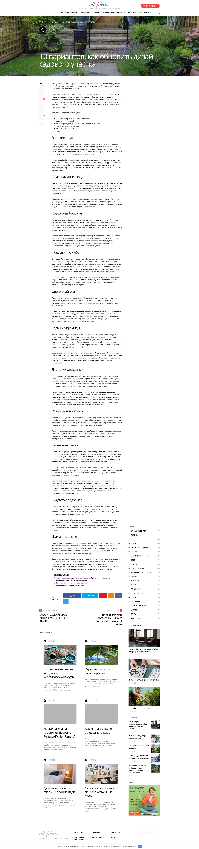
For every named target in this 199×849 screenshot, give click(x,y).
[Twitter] (145, 832)
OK (140, 846)
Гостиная (135, 535)
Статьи (134, 614)
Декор (133, 543)
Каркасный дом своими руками (70, 585)
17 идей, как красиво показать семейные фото (99, 792)
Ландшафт (135, 589)
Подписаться (149, 6)
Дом (133, 560)
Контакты (78, 833)
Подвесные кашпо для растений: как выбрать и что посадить (83, 578)
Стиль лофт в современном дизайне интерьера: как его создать (143, 650)
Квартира (135, 581)
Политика (113, 838)
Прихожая (135, 601)
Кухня (133, 585)
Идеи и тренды (137, 568)
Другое (134, 564)
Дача (133, 539)
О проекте (96, 833)
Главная (42, 22)
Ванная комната (138, 531)
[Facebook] (140, 832)
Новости (135, 597)
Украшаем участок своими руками (71, 580)
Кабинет (134, 576)
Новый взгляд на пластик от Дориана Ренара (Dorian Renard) (59, 732)
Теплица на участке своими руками (72, 583)
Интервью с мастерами (141, 572)
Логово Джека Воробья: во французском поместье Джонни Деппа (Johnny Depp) (139, 769)
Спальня (135, 610)
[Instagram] (150, 832)
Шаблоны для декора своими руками (144, 680)
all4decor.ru (63, 838)
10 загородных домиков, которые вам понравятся (139, 756)
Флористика (136, 618)
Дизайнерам (114, 833)
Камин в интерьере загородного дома (98, 730)
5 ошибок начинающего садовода (143, 708)
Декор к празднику (139, 547)
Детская (134, 552)
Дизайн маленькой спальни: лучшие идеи (59, 790)
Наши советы (137, 593)
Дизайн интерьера (139, 556)
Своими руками (138, 606)
